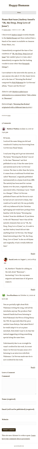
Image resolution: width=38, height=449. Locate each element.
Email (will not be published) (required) (18, 409)
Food (8, 115)
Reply (33, 254)
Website (5, 419)
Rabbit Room (12, 38)
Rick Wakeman (17, 83)
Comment (6, 376)
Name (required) (8, 399)
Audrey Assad (16, 35)
